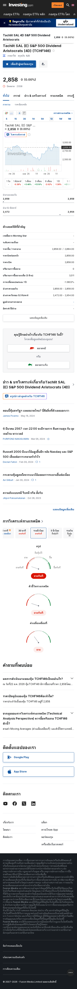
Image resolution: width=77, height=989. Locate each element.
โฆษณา (6, 829)
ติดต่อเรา (7, 836)
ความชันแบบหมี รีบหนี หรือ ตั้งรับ (23, 493)
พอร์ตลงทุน (47, 836)
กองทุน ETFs (12, 14)
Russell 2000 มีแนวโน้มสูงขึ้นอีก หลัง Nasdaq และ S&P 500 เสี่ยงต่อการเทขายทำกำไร (38, 454)
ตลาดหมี (41, 348)
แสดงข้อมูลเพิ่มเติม (38, 317)
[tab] (22, 533)
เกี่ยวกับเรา (8, 822)
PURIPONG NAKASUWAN (16, 439)
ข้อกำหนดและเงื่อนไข (12, 945)
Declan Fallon (10, 462)
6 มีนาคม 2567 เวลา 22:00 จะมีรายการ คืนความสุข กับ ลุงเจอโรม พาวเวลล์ (38, 431)
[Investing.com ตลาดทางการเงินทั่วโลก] (21, 5)
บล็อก (44, 822)
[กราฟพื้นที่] (11, 113)
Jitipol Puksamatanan (14, 498)
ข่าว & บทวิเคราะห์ (35, 95)
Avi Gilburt (8, 480)
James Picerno (11, 415)
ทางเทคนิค (56, 95)
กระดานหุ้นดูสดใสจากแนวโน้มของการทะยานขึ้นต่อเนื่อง (36, 475)
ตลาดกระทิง (41, 364)
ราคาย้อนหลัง (21, 104)
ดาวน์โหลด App (49, 829)
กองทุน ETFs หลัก (34, 14)
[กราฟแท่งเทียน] (6, 113)
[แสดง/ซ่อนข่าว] (24, 113)
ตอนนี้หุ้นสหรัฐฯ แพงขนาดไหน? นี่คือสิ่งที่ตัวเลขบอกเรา (36, 410)
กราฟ (16, 95)
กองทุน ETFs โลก (59, 14)
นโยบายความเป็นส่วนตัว (14, 957)
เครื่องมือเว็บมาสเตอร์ (52, 844)
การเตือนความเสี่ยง (11, 969)
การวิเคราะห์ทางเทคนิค (21, 521)
